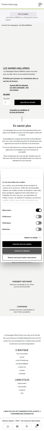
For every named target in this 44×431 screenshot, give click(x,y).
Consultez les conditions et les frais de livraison (19, 111)
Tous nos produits (22, 354)
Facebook (17, 401)
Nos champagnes (12, 25)
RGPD (17, 421)
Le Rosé (22, 370)
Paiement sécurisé (22, 282)
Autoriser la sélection (22, 251)
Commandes (22, 386)
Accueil (4, 25)
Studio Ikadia (35, 421)
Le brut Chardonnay (22, 360)
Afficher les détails (31, 237)
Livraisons (22, 390)
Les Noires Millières (22, 364)
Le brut (22, 357)
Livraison (22, 307)
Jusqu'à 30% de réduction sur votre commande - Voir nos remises (19, 87)
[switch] (39, 216)
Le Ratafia (22, 373)
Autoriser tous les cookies (22, 244)
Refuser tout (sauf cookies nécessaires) (22, 257)
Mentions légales (8, 421)
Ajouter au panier (27, 102)
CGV (22, 393)
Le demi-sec (22, 367)
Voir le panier (23, 14)
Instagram (24, 401)
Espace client (22, 383)
